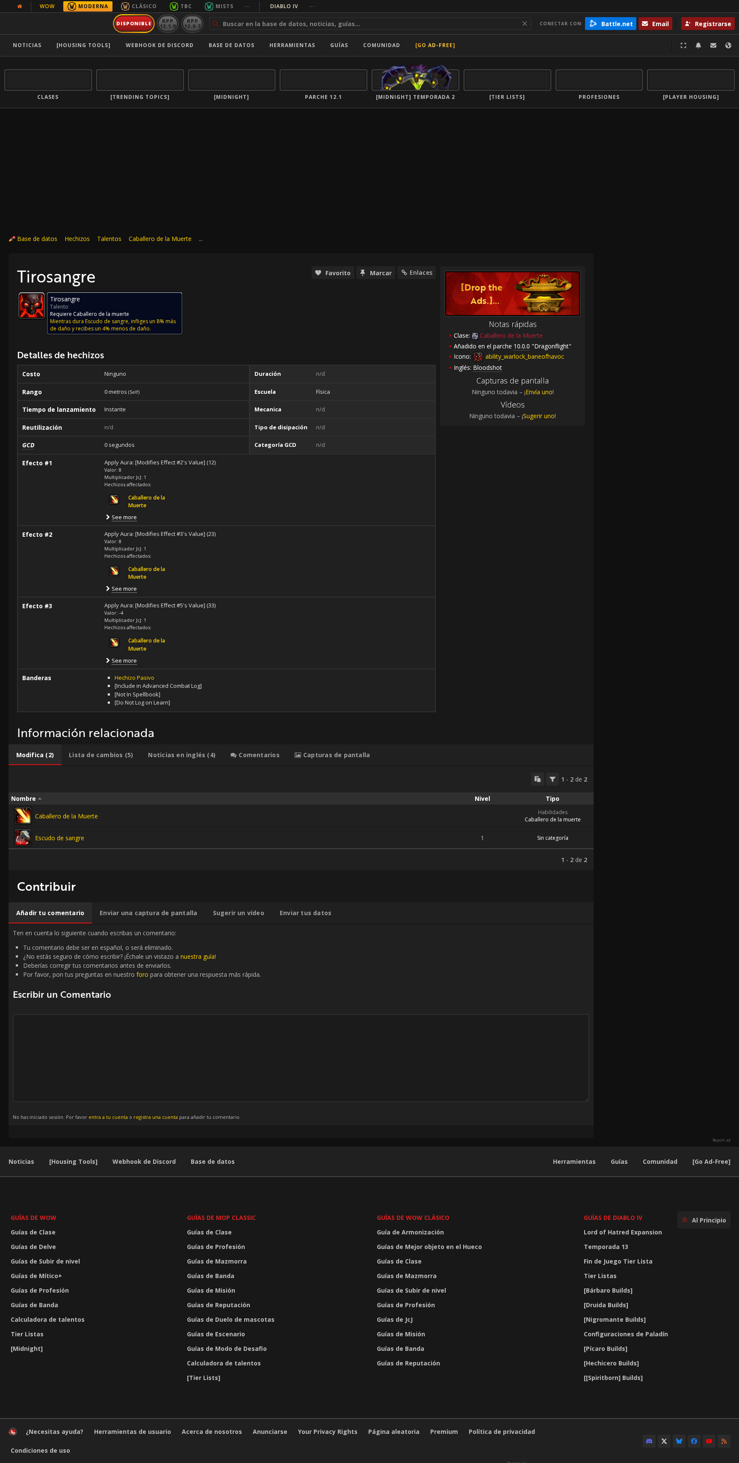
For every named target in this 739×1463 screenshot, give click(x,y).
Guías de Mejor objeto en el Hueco (429, 1247)
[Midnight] (27, 1348)
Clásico (144, 6)
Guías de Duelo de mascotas (231, 1319)
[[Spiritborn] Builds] (613, 1378)
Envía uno (539, 392)
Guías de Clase (33, 1232)
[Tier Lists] (203, 1378)
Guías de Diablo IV (613, 1217)
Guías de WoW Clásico (413, 1217)
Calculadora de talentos (48, 1319)
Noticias (27, 45)
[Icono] (31, 305)
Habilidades (553, 812)
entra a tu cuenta (108, 1117)
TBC (186, 6)
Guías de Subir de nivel (45, 1261)
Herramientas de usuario (132, 1431)
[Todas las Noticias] (20, 6)
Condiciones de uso (40, 1450)
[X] (664, 1441)
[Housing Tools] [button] (83, 45)
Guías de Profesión (40, 1290)
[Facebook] (694, 1441)
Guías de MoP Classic (221, 1217)
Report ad (721, 1140)
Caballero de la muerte (553, 819)
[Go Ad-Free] (435, 45)
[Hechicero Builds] (611, 1363)
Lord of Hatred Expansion (623, 1232)
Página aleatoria (394, 1431)
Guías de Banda (34, 1305)
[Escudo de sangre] (23, 838)
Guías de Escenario (216, 1334)
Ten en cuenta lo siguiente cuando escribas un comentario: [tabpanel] (137, 1024)
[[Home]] (57, 23)
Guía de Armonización (410, 1232)
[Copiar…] (537, 779)
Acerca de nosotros (212, 1431)
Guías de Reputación (218, 1305)
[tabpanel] (301, 818)
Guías (339, 45)
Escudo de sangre (59, 838)
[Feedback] (713, 45)
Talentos (109, 239)
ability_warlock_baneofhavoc (524, 356)
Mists (225, 6)
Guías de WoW (33, 1217)
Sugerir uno (539, 416)
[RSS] (724, 1441)
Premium (444, 1431)
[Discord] (649, 1441)
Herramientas (574, 1161)
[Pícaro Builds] (605, 1348)
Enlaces (421, 272)
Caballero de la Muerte (160, 239)
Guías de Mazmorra (217, 1261)
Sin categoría (552, 838)
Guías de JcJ (395, 1319)
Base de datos (231, 45)
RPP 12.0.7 (192, 23)
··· (247, 6)
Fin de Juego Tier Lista (618, 1261)
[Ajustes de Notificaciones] (698, 45)
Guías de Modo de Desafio (227, 1348)
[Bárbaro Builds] (608, 1290)
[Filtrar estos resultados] (552, 779)
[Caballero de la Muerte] (23, 816)
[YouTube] (709, 1441)
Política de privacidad (502, 1431)
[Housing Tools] (73, 1161)
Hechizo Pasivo (134, 677)
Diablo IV (293, 6)
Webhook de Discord (160, 45)
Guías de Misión (211, 1290)
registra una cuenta (155, 1117)
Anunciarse (270, 1431)
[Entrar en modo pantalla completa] (683, 45)
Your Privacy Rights (328, 1431)
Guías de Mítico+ (36, 1276)
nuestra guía (197, 956)
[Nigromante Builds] (615, 1319)
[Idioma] (728, 45)
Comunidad (381, 45)
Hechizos (77, 239)
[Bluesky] (679, 1441)
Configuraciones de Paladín (626, 1334)
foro (142, 974)
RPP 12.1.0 (168, 23)
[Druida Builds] (606, 1305)
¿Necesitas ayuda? (54, 1431)
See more (124, 517)
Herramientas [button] (292, 45)
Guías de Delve (33, 1247)
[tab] (35, 755)
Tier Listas (27, 1334)
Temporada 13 (606, 1247)
